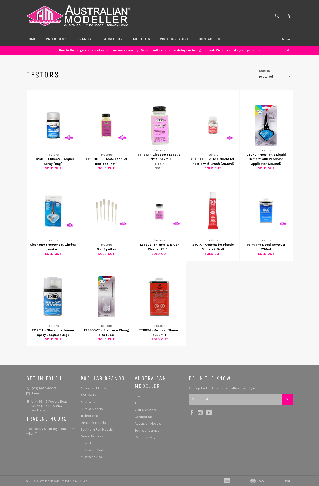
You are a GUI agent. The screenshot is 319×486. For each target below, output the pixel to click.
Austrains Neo (91, 457)
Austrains (88, 402)
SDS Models (89, 395)
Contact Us (209, 39)
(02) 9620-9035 (44, 388)
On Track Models (93, 423)
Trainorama (89, 416)
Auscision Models (94, 388)
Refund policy (145, 437)
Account (287, 39)
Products (55, 39)
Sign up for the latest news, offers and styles (223, 388)
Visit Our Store (174, 39)
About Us (141, 39)
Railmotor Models (94, 450)
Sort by (264, 70)
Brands (84, 39)
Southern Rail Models (97, 430)
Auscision (113, 39)
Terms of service (147, 430)
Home (31, 39)
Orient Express (92, 436)
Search (140, 396)
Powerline (88, 443)
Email (36, 393)
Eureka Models (92, 409)
